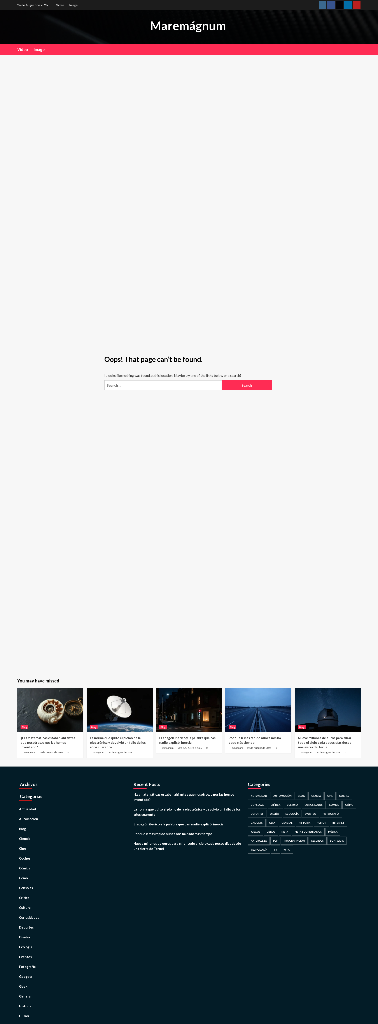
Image (73, 5)
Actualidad (27, 809)
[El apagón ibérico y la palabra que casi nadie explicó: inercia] (189, 710)
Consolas (26, 888)
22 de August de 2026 (190, 747)
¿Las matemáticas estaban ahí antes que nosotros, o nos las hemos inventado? (48, 742)
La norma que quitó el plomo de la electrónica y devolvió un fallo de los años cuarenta (118, 742)
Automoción (28, 819)
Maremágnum (188, 25)
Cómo (23, 878)
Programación (294, 840)
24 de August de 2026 (120, 752)
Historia (25, 1006)
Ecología (25, 947)
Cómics (24, 868)
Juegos (255, 831)
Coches (24, 858)
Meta (285, 831)
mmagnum (29, 752)
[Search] (358, 49)
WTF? (287, 849)
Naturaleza (259, 840)
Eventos (25, 957)
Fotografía (27, 967)
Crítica (24, 898)
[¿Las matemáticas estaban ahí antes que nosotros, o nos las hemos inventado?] (50, 710)
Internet (338, 822)
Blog (24, 727)
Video (60, 5)
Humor (24, 1016)
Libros (271, 831)
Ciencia (24, 839)
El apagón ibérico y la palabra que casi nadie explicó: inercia (178, 824)
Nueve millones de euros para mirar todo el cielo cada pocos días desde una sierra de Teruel (325, 742)
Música (333, 831)
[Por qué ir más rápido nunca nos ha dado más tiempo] (258, 710)
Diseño (24, 937)
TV (275, 849)
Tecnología (259, 849)
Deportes (26, 927)
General (25, 996)
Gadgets (25, 976)
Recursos (317, 840)
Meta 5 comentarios (308, 831)
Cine (22, 848)
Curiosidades (29, 917)
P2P (275, 840)
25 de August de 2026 (51, 752)
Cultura (25, 907)
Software (337, 840)
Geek (23, 986)
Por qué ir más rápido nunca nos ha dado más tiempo (172, 834)
